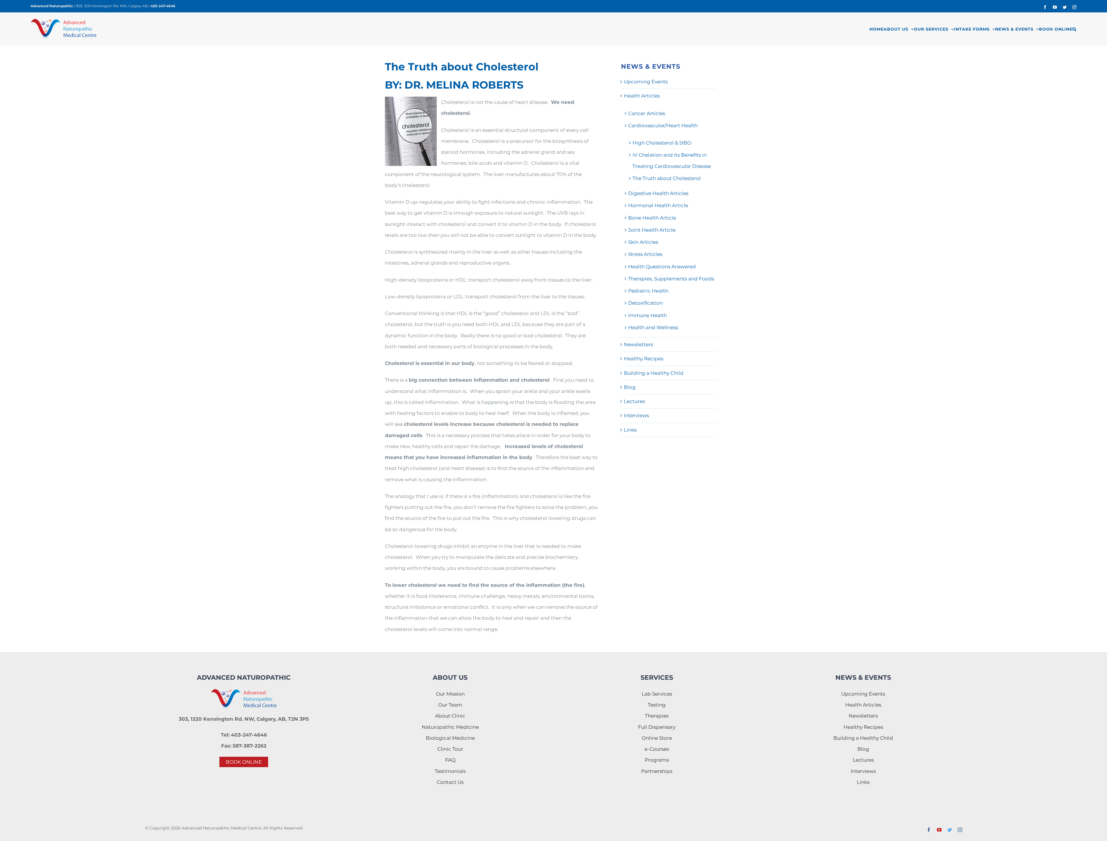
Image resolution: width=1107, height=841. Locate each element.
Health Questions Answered (662, 266)
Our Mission (450, 694)
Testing (657, 705)
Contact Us (450, 782)
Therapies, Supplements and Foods (671, 279)
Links (630, 430)
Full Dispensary (656, 727)
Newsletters (638, 344)
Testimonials (450, 771)
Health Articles (642, 96)
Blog (630, 387)
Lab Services (657, 694)
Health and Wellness (653, 327)
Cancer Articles (646, 113)
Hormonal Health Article (658, 205)
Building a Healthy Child (654, 373)
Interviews (636, 415)
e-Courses (657, 749)
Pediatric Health (648, 291)
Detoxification (645, 303)
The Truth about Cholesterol (666, 178)
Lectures (634, 401)
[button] (1074, 29)
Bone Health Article (652, 218)
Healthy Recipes (643, 359)
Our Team (450, 705)
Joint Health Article (651, 230)
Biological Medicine (450, 738)
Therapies (657, 716)
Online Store (657, 738)
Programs (657, 760)
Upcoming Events (646, 82)
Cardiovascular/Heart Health (663, 125)
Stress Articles (645, 254)
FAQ (450, 760)
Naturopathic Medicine (450, 727)
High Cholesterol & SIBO (661, 143)
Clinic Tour (450, 749)
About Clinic (450, 716)
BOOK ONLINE (244, 762)
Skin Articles (643, 242)
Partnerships (656, 771)
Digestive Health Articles (658, 193)
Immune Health (647, 315)
